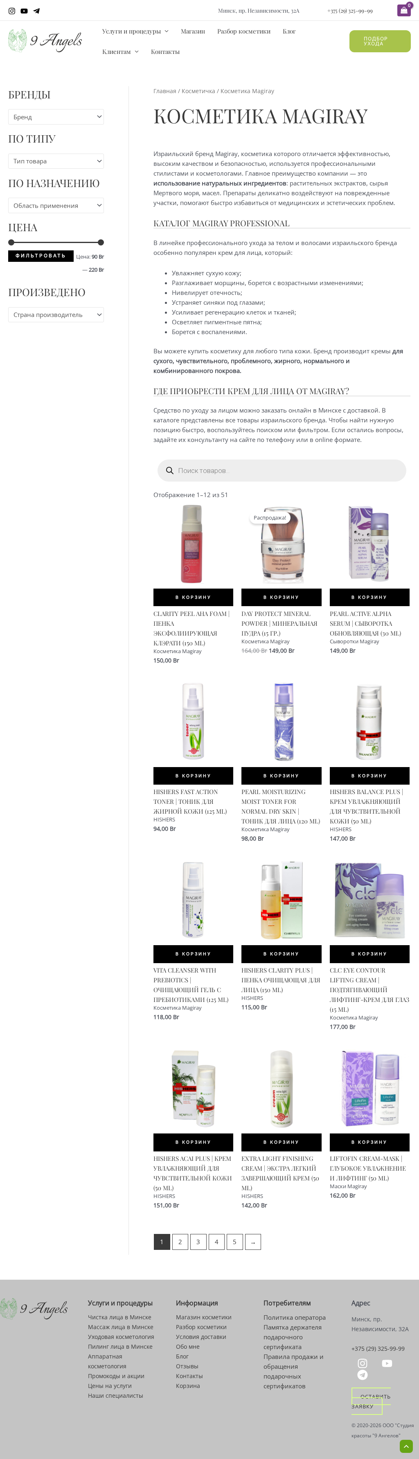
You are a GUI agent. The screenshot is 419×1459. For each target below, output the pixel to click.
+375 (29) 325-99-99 (350, 10)
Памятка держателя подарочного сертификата (293, 1337)
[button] (380, 41)
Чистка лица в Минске (119, 1317)
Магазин (193, 31)
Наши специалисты (115, 1395)
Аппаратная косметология (107, 1361)
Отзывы (187, 1366)
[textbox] (52, 117)
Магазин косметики (204, 1317)
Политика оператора (295, 1317)
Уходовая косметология (121, 1337)
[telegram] (364, 1375)
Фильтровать (41, 256)
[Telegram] (36, 11)
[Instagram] (12, 11)
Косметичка (198, 91)
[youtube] (388, 1363)
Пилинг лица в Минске (120, 1346)
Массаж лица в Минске (120, 1327)
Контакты (165, 51)
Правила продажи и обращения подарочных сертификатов (294, 1371)
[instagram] (364, 1363)
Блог (289, 31)
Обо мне (188, 1346)
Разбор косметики (243, 31)
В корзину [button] (194, 597)
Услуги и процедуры (131, 31)
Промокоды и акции (116, 1376)
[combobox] (56, 116)
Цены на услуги (110, 1386)
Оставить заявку (370, 1401)
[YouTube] (24, 11)
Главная (164, 91)
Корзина (188, 1386)
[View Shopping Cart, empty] (404, 10)
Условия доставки (201, 1337)
